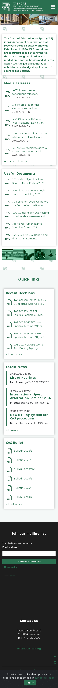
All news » (12, 430)
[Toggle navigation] (53, 7)
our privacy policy (45, 677)
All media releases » (15, 161)
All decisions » (14, 354)
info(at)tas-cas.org (29, 648)
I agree (30, 682)
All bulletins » (14, 504)
